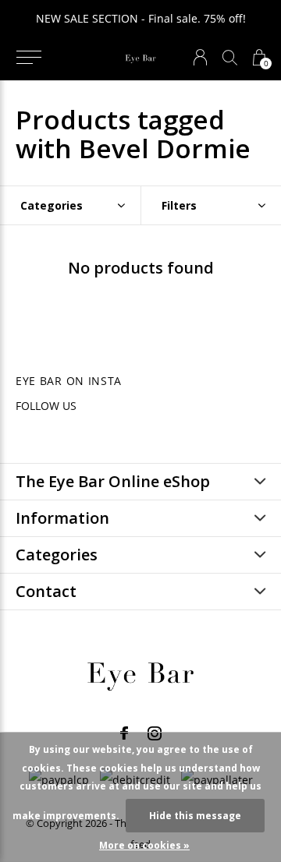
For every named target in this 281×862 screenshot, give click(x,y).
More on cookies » (144, 845)
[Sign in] (200, 57)
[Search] (229, 57)
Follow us (46, 405)
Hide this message (195, 815)
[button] (28, 57)
